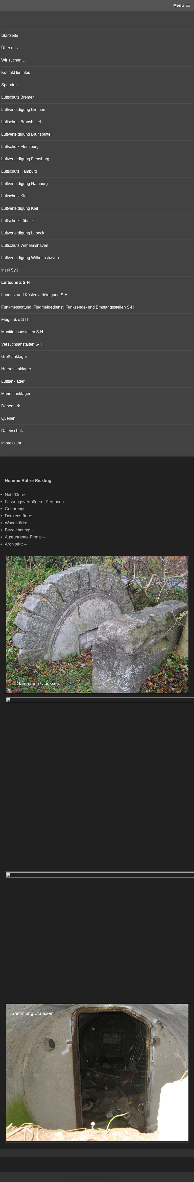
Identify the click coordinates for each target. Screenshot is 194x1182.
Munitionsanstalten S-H (22, 332)
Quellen (8, 418)
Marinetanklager (15, 393)
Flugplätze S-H (14, 319)
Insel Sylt (9, 270)
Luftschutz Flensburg (20, 146)
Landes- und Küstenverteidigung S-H (34, 295)
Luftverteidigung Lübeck (22, 233)
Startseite (9, 35)
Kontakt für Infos (15, 72)
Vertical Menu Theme (107, 1177)
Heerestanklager (16, 369)
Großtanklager (14, 356)
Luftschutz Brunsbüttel (21, 122)
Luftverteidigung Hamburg (24, 183)
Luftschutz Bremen (18, 97)
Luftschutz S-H (15, 282)
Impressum (11, 443)
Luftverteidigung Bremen (23, 109)
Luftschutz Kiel (14, 196)
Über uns (9, 48)
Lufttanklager (13, 381)
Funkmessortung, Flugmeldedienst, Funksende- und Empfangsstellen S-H (67, 307)
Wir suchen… (13, 60)
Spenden (9, 85)
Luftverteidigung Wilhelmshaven (30, 258)
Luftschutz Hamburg (19, 171)
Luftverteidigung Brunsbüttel (26, 134)
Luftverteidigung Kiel (19, 208)
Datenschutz (12, 431)
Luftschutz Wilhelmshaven (24, 245)
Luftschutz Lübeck (17, 221)
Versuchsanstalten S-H (21, 344)
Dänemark (10, 406)
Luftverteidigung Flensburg (25, 159)
